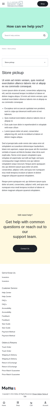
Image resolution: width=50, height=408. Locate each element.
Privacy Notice (37, 394)
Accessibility (6, 308)
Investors (5, 277)
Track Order (6, 347)
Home (4, 49)
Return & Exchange (9, 363)
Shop (43, 4)
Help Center (6, 293)
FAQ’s (4, 300)
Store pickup (13, 72)
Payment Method (8, 332)
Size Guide (6, 324)
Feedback (6, 316)
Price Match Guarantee (11, 371)
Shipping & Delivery (9, 355)
